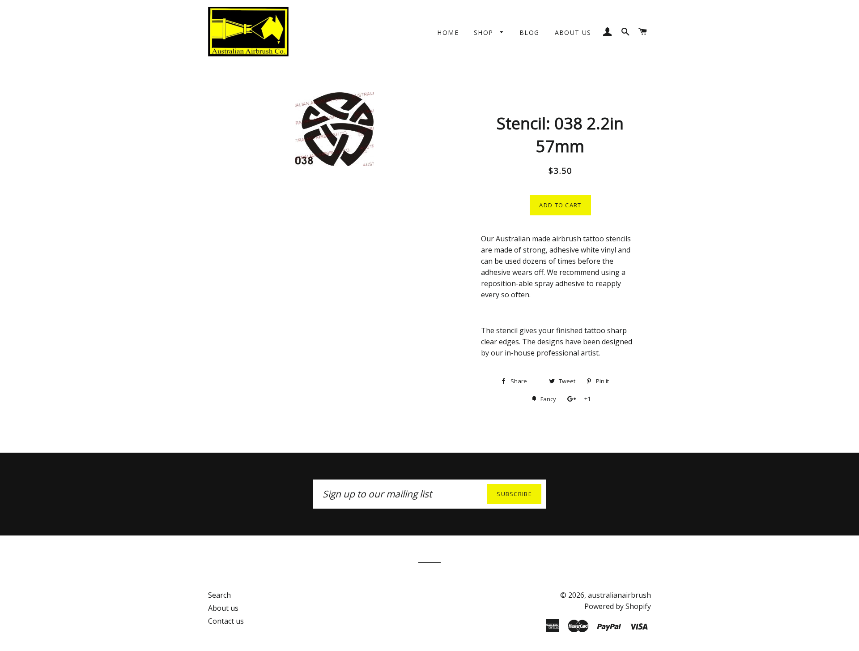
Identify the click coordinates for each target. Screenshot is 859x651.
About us (573, 32)
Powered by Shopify (617, 606)
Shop (485, 32)
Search (219, 595)
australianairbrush (619, 595)
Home (448, 32)
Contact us (226, 621)
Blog (529, 32)
